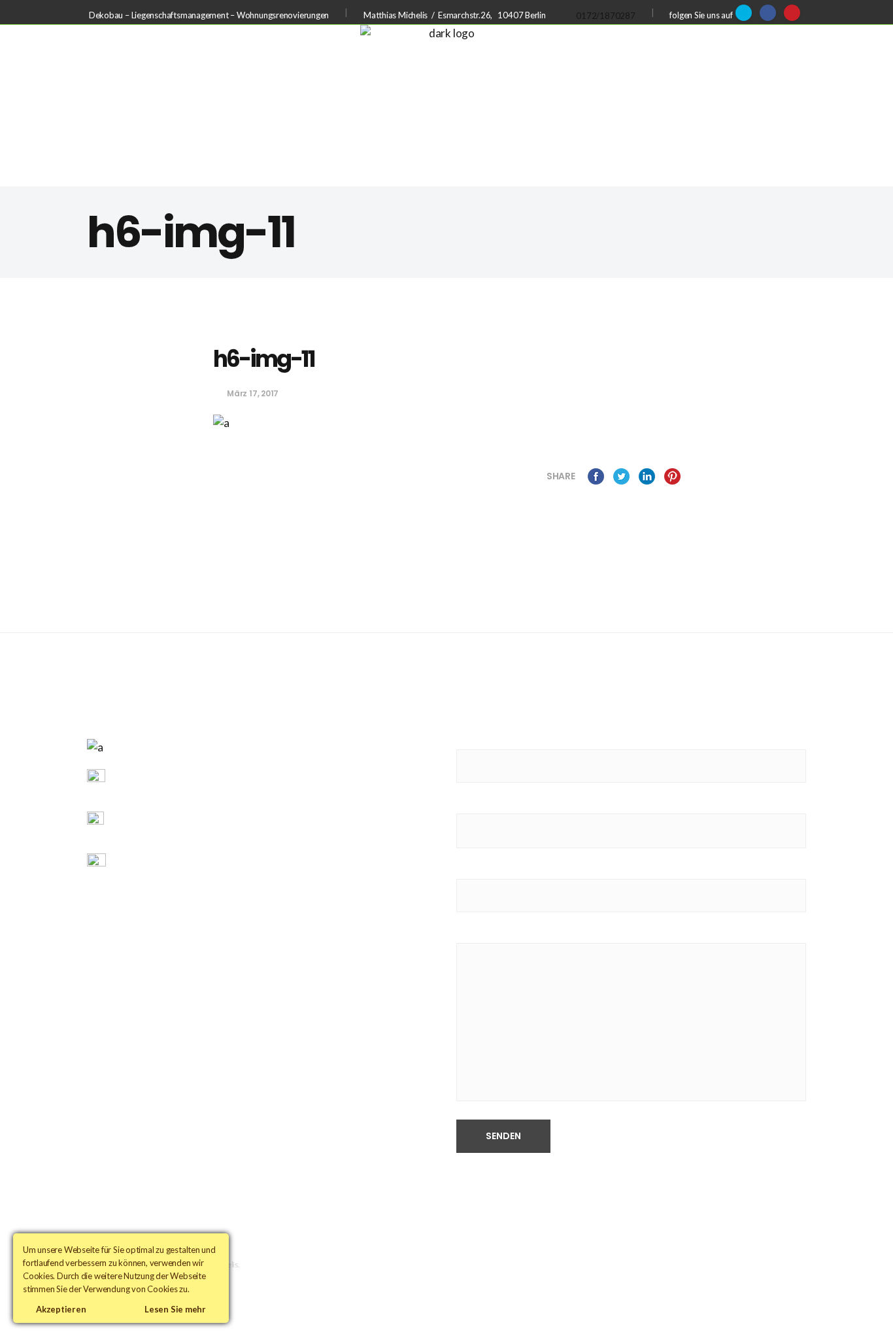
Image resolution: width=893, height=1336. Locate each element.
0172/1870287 (605, 15)
